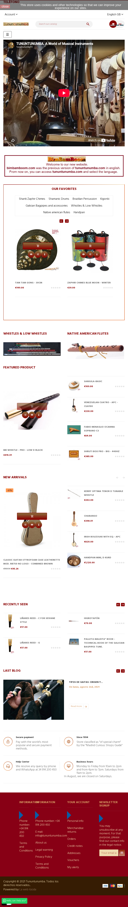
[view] (44, 254)
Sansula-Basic (93, 381)
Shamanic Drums (58, 199)
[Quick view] (31, 254)
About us (41, 842)
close (5, 6)
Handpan (79, 212)
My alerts (73, 867)
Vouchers (73, 860)
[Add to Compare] (37, 254)
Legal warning (44, 849)
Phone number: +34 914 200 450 (24, 828)
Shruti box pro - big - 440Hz (85, 283)
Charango (90, 516)
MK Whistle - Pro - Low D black (23, 450)
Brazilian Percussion (84, 199)
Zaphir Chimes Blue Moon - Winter (36, 283)
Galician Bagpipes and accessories (47, 205)
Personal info (75, 821)
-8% (9, 490)
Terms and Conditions (42, 866)
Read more (76, 706)
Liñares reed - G (30, 643)
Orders (71, 839)
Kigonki (104, 199)
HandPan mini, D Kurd (97, 558)
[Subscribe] (122, 852)
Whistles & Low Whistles (86, 205)
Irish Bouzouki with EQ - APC (102, 537)
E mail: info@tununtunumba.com (51, 833)
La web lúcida (27, 889)
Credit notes (75, 846)
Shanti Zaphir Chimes (32, 199)
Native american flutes (56, 212)
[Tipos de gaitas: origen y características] (33, 699)
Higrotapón (92, 618)
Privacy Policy (43, 856)
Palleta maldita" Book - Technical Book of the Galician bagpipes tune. (104, 643)
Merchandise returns (75, 830)
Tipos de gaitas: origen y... (86, 682)
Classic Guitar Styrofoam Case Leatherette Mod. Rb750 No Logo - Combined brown (31, 562)
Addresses (73, 853)
